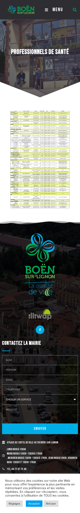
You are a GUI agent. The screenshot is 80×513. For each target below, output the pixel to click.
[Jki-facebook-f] (40, 329)
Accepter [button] (34, 503)
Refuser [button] (51, 503)
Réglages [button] (14, 503)
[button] (74, 9)
